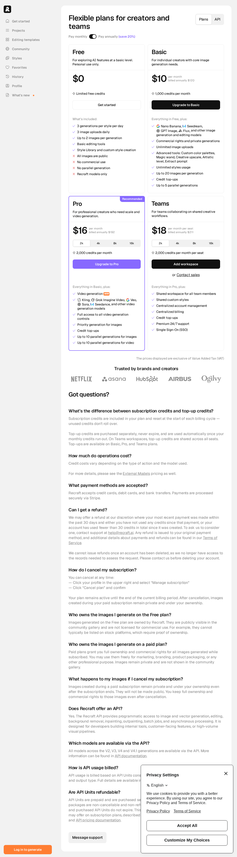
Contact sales (188, 274)
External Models (136, 473)
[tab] (204, 19)
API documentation (131, 755)
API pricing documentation (98, 820)
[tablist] (209, 19)
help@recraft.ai (121, 532)
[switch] (93, 36)
